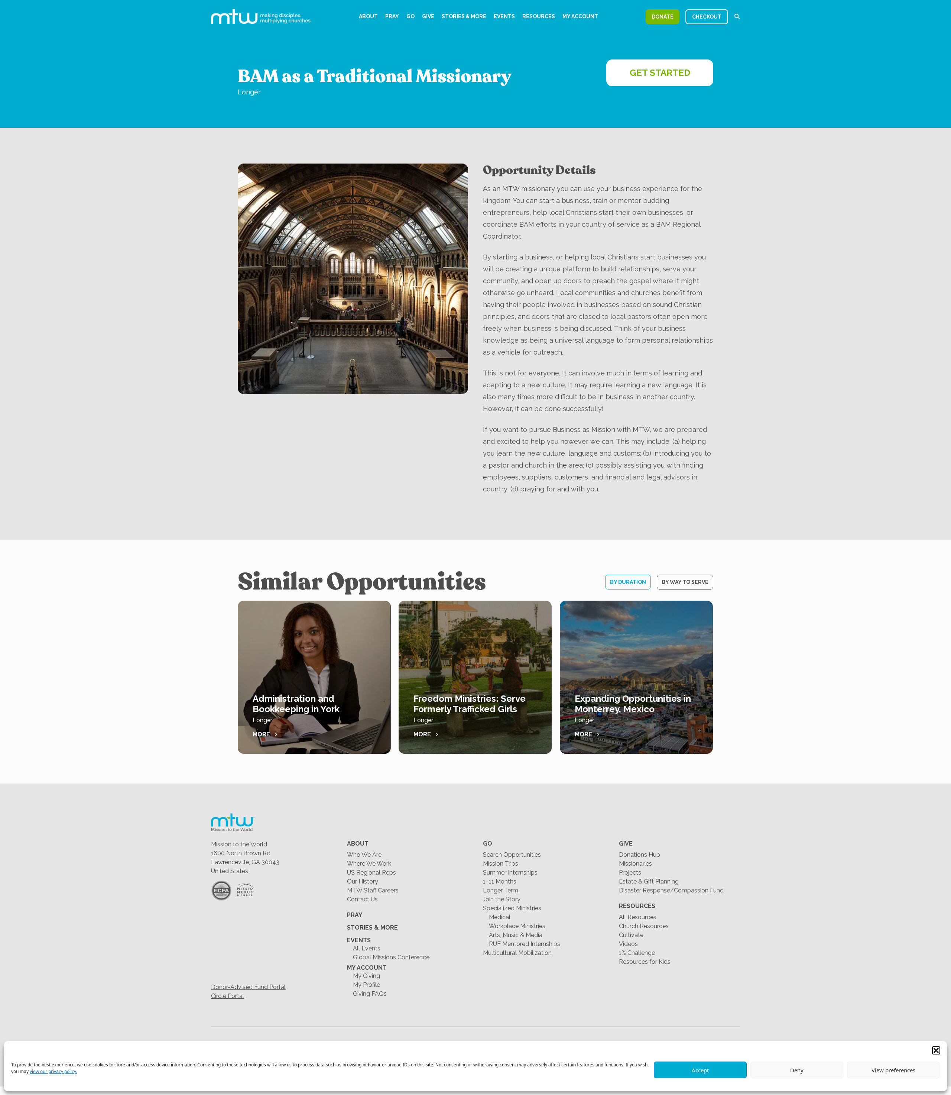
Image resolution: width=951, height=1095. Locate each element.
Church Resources (644, 926)
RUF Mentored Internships (524, 943)
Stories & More (464, 16)
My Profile (366, 984)
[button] (936, 1050)
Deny (797, 1070)
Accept (700, 1070)
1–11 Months (499, 881)
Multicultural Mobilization (517, 952)
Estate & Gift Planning (649, 881)
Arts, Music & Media (515, 935)
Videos (628, 943)
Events (504, 16)
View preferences (893, 1070)
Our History (362, 881)
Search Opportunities (512, 854)
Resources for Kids (645, 961)
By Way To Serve (685, 582)
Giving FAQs (370, 993)
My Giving (366, 975)
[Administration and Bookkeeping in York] (314, 677)
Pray (392, 16)
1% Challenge (637, 952)
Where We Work (369, 863)
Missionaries (635, 863)
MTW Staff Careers (373, 890)
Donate (663, 17)
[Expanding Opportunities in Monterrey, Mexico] (636, 677)
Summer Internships (510, 872)
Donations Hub (639, 854)
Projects (630, 872)
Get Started (660, 72)
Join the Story (501, 899)
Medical (499, 917)
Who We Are (364, 854)
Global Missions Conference (391, 957)
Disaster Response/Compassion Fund (671, 890)
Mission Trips (500, 863)
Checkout (706, 17)
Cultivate (631, 935)
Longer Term (500, 890)
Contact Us (362, 899)
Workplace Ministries (517, 926)
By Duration (628, 582)
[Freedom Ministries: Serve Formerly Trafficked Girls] (475, 677)
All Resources (637, 917)
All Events (366, 948)
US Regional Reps (371, 872)
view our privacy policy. (53, 1071)
